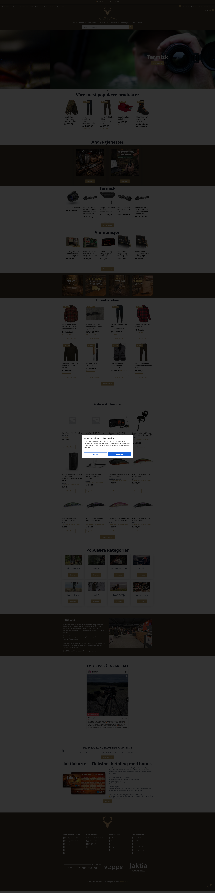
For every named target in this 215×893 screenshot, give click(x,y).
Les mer (95, 454)
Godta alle (119, 454)
